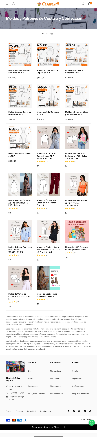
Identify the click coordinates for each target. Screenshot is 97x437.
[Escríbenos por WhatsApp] (92, 423)
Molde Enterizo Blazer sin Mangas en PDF (19, 113)
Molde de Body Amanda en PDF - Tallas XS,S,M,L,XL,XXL (76, 203)
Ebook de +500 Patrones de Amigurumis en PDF (76, 248)
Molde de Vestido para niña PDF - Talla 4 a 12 (47, 295)
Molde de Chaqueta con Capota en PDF (47, 71)
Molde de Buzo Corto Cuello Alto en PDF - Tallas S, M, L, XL (46, 156)
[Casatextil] (15, 372)
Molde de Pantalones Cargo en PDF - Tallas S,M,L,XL (46, 202)
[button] (7, 3)
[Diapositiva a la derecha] (93, 427)
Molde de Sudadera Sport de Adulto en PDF (19, 71)
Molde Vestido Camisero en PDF (48, 113)
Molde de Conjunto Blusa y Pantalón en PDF (76, 113)
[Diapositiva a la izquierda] (3, 427)
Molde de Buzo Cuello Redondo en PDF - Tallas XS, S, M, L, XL (76, 156)
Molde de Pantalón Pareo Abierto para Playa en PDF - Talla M (19, 202)
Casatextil (88, 419)
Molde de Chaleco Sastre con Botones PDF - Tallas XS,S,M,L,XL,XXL (48, 249)
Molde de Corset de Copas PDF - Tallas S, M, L (19, 296)
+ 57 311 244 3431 (16, 393)
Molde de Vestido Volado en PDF (19, 154)
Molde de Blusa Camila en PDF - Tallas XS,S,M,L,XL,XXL (20, 249)
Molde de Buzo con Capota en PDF (74, 71)
